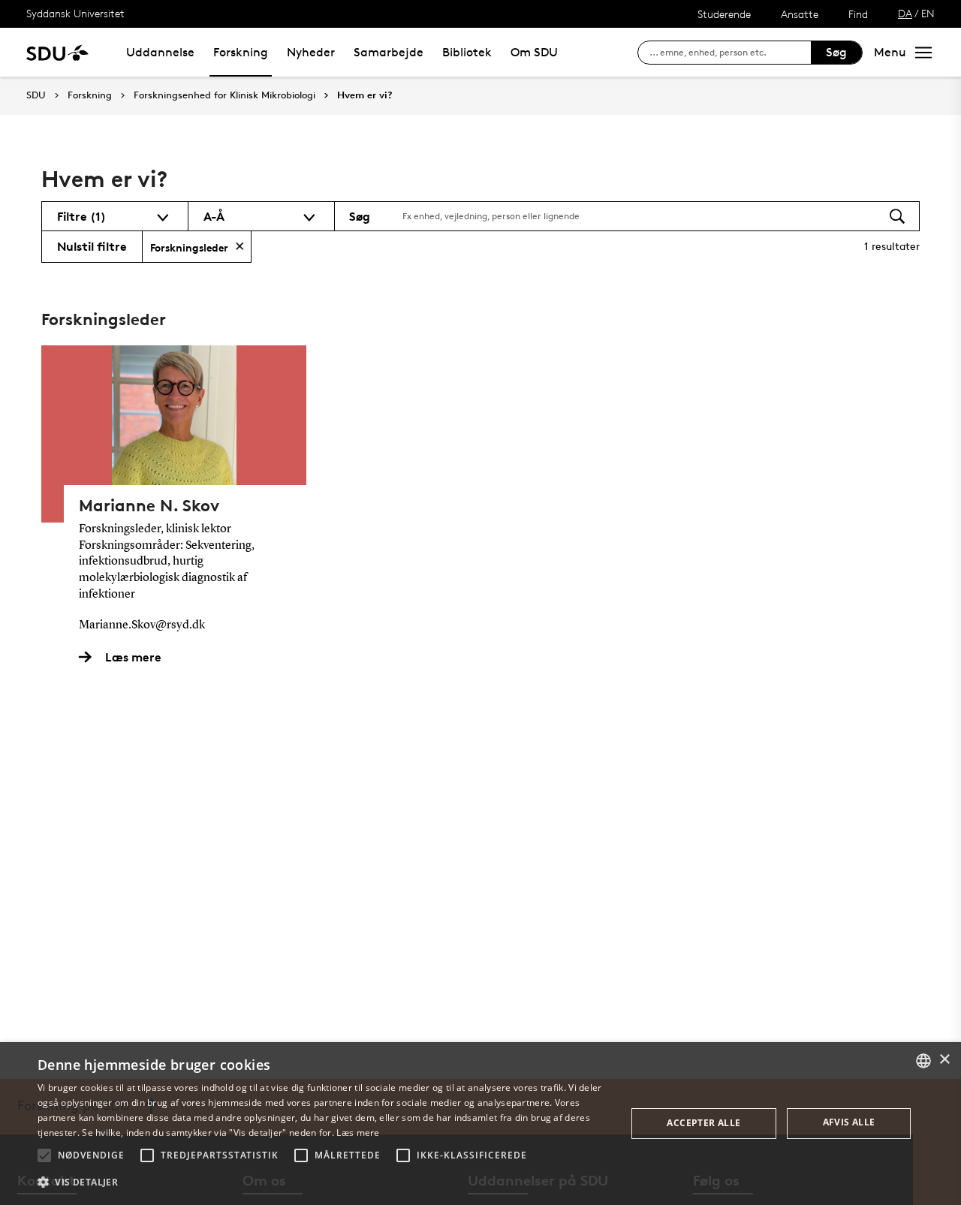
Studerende (724, 14)
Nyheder (311, 52)
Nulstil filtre (92, 246)
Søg (836, 52)
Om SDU (534, 52)
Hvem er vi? (365, 95)
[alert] (480, 1123)
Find (858, 14)
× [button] (944, 1059)
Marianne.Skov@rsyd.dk (142, 625)
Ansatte (799, 14)
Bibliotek (467, 52)
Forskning (240, 52)
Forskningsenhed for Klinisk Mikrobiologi (224, 95)
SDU (36, 95)
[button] (44, 1155)
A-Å (213, 216)
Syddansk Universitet (75, 13)
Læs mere (357, 1132)
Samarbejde (388, 52)
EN (928, 13)
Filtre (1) (81, 216)
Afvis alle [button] (849, 1122)
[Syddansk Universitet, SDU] (57, 52)
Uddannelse (160, 52)
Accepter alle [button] (703, 1122)
